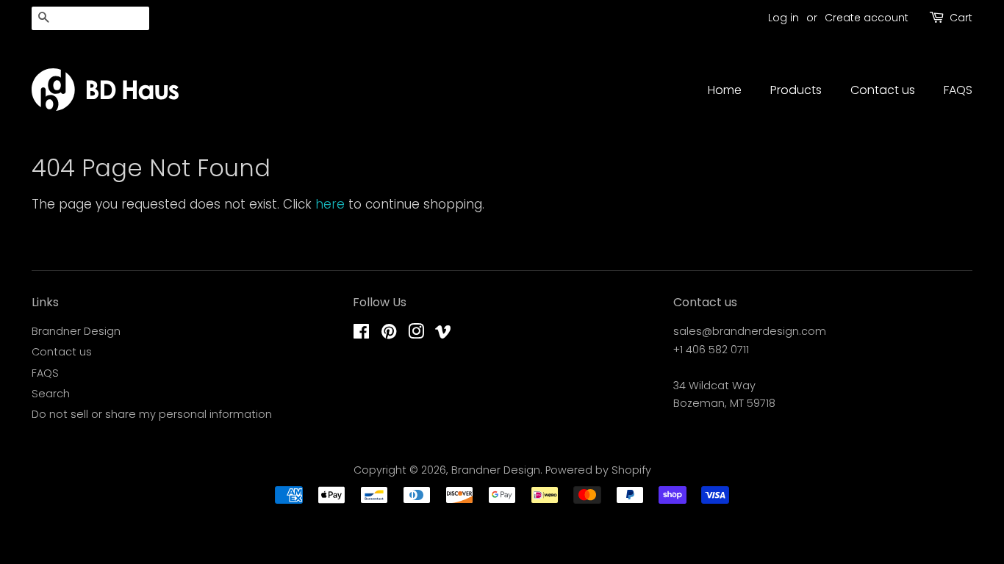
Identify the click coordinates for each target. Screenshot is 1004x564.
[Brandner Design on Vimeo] (443, 334)
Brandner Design (76, 331)
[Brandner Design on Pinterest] (389, 334)
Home (725, 90)
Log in (783, 17)
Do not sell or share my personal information (152, 414)
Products (796, 90)
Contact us (882, 90)
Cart (961, 17)
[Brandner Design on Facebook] (361, 334)
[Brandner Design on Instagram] (416, 334)
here (330, 204)
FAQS (958, 90)
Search (51, 393)
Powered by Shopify (598, 470)
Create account (866, 17)
